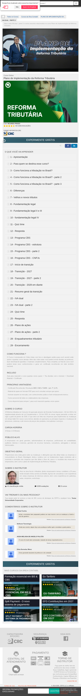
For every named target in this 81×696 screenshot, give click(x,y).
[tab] (40, 157)
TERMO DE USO (9, 686)
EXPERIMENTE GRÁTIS (40, 140)
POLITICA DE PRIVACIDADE (27, 686)
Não (17, 7)
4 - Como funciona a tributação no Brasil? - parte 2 (35, 177)
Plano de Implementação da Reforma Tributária (64, 519)
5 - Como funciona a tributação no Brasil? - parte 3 (35, 184)
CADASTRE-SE (72, 681)
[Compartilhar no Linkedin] (74, 146)
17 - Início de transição (21, 264)
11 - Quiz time (17, 224)
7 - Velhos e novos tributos (23, 197)
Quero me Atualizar (29, 7)
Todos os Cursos (12, 17)
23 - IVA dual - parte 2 (21, 305)
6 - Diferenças (17, 190)
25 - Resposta (17, 318)
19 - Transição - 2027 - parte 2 (25, 278)
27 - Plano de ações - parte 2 (25, 332)
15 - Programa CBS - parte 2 (24, 251)
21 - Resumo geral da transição (26, 291)
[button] (4, 140)
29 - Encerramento (19, 345)
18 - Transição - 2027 (21, 271)
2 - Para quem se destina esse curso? (29, 163)
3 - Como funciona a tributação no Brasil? (31, 170)
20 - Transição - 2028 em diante (26, 284)
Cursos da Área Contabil (29, 17)
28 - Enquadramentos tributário (26, 338)
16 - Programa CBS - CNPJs (25, 258)
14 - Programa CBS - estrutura (25, 244)
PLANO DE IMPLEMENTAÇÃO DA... (53, 17)
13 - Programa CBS (20, 237)
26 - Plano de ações (20, 325)
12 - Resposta (17, 231)
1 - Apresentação (19, 157)
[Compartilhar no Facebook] (68, 146)
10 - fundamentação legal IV (24, 217)
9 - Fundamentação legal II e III (26, 210)
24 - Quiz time (17, 311)
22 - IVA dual (16, 298)
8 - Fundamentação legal (23, 204)
